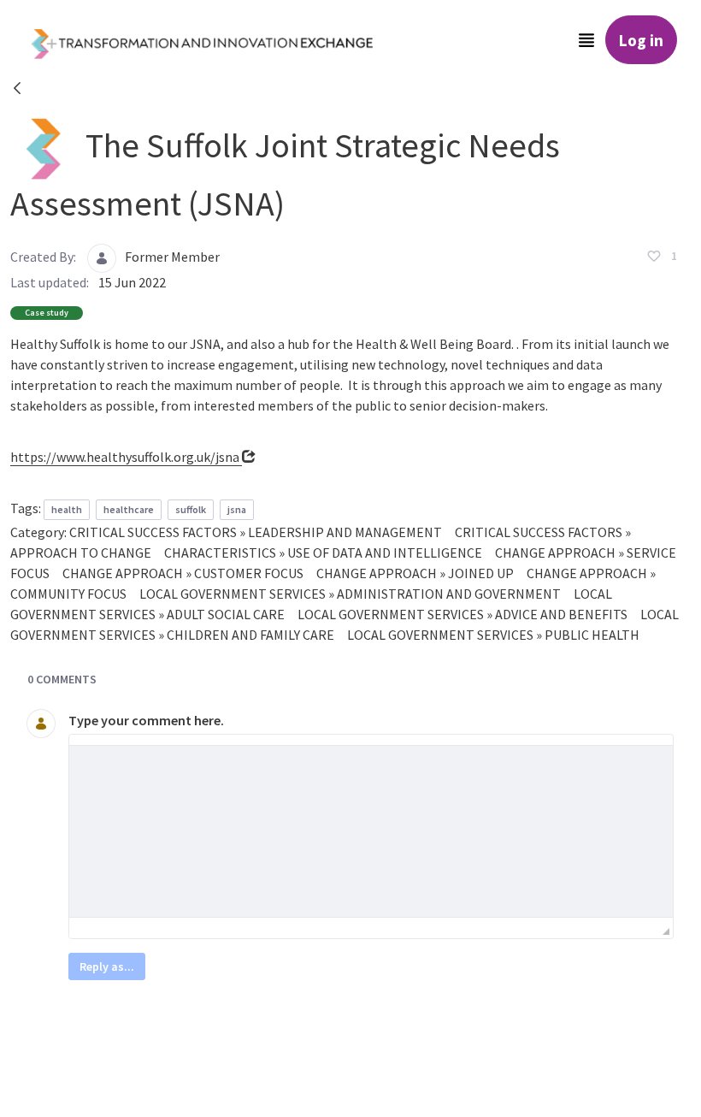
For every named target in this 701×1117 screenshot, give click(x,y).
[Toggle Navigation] (586, 40)
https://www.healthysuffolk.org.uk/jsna (126, 456)
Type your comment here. (146, 720)
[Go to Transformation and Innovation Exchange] (215, 40)
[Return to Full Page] (17, 91)
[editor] (371, 831)
